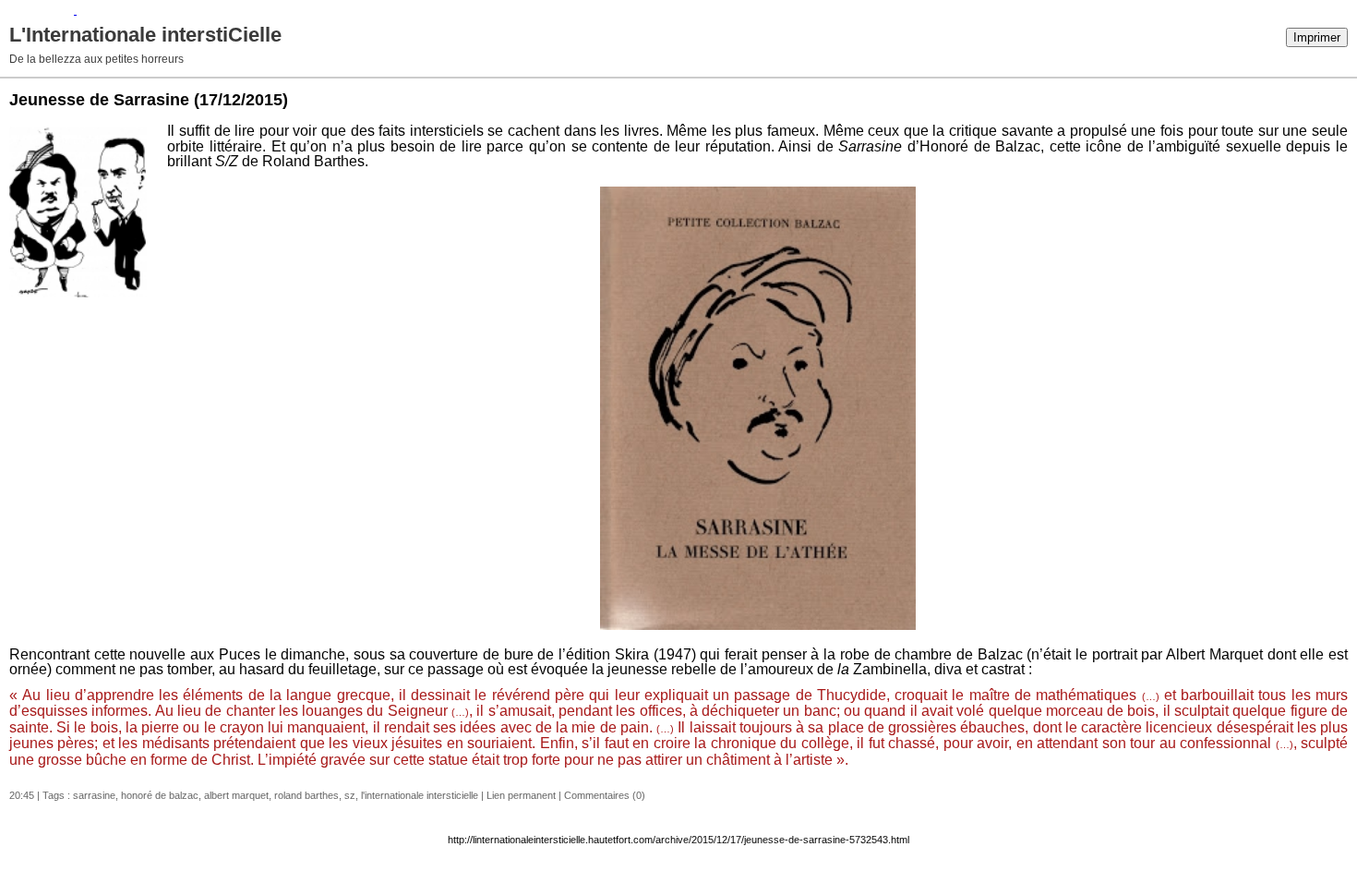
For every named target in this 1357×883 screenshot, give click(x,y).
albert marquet (236, 795)
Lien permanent (521, 795)
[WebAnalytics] (38, 10)
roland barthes (306, 795)
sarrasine (94, 795)
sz (349, 795)
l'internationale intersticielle (419, 795)
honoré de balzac (159, 795)
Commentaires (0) (604, 795)
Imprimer (1316, 37)
